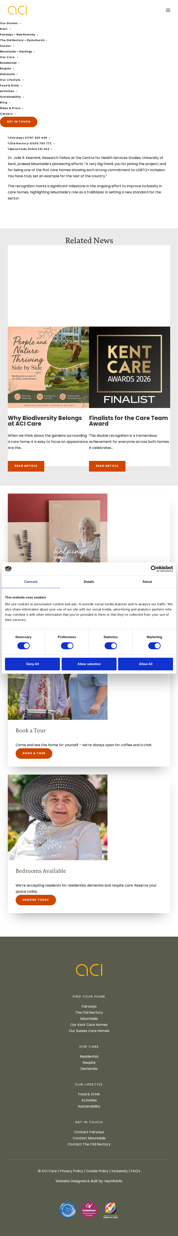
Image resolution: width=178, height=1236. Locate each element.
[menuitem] (89, 37)
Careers (6, 114)
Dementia (7, 74)
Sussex (5, 46)
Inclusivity (119, 1171)
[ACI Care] (17, 10)
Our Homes (9, 23)
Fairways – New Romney (17, 35)
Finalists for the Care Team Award (128, 421)
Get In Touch (89, 1123)
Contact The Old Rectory (89, 1144)
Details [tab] (89, 581)
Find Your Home (89, 997)
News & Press (10, 108)
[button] (168, 10)
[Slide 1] (82, 475)
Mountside (89, 1019)
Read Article (26, 466)
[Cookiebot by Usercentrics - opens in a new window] (154, 568)
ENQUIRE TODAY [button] (36, 900)
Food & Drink (9, 86)
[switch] (67, 645)
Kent (3, 29)
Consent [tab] (30, 581)
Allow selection (89, 664)
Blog (3, 103)
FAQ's (135, 1171)
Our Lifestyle (10, 80)
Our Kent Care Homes (89, 1025)
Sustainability (10, 97)
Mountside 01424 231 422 (29, 149)
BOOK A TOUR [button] (34, 753)
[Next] (157, 366)
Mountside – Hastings (16, 52)
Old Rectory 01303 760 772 (31, 144)
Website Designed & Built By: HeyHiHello (89, 1181)
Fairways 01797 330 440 (28, 138)
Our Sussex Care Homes (89, 1031)
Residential (8, 63)
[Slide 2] (87, 475)
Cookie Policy (97, 1171)
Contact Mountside (89, 1138)
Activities (7, 91)
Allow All (145, 664)
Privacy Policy (71, 1171)
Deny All (32, 664)
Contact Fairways (89, 1132)
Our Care (7, 57)
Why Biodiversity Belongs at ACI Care (45, 421)
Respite (5, 69)
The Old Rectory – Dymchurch (22, 40)
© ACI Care (47, 1171)
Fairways (89, 1007)
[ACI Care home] (89, 971)
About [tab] (147, 581)
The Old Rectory (89, 1013)
